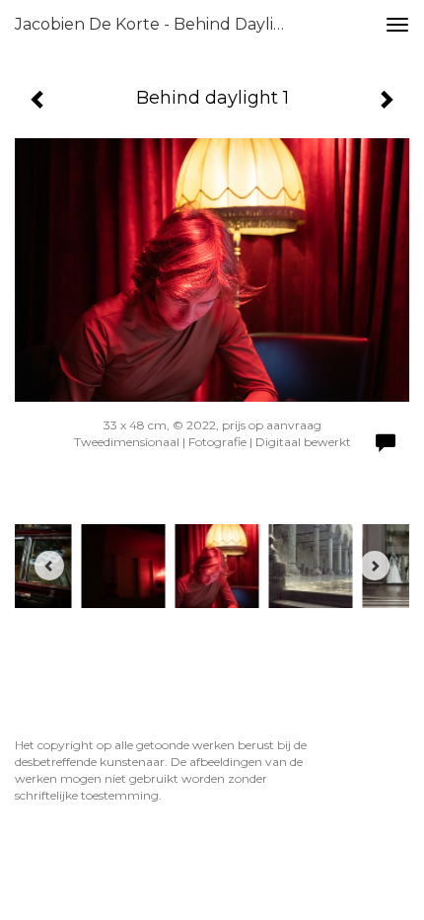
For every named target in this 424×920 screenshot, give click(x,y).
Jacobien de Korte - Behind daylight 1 (161, 24)
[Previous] (49, 565)
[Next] (374, 565)
